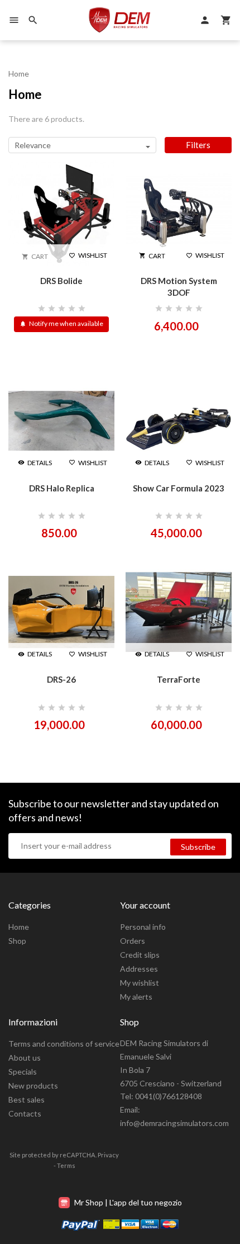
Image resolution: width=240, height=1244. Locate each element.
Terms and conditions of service (63, 1043)
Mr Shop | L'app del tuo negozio (127, 1202)
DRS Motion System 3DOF (179, 286)
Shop (17, 940)
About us (24, 1057)
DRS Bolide (61, 281)
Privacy (108, 1154)
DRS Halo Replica (61, 488)
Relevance (33, 145)
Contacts (24, 1113)
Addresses (139, 968)
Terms (66, 1165)
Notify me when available (61, 323)
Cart (152, 256)
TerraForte (178, 679)
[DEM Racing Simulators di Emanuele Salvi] (120, 20)
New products (33, 1085)
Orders (132, 940)
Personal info (143, 926)
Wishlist (88, 255)
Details (35, 462)
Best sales (26, 1099)
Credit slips (140, 954)
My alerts (136, 996)
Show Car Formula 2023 (178, 488)
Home (18, 926)
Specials (22, 1071)
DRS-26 (61, 679)
